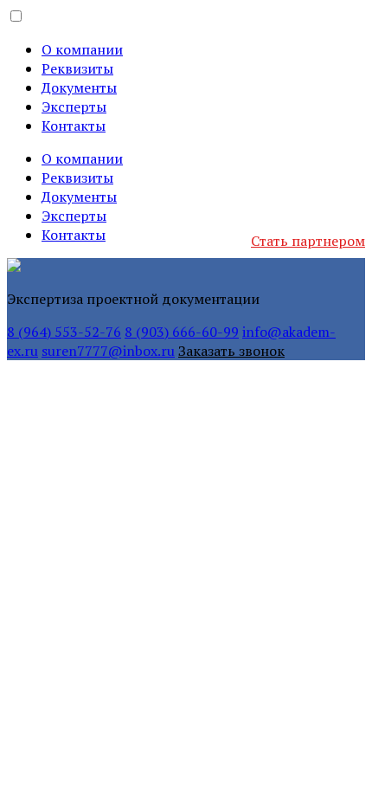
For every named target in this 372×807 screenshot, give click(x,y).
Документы (79, 87)
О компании (82, 49)
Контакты (74, 125)
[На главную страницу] (14, 267)
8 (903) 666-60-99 (182, 331)
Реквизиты (77, 68)
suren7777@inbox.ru (108, 350)
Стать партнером (308, 240)
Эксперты (74, 106)
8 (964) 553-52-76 (64, 331)
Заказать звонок (231, 350)
